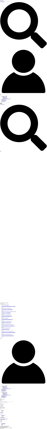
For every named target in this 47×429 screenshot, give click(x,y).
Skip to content (1, 0)
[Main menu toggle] (1, 103)
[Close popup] (1, 400)
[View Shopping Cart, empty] (23, 151)
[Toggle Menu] (6, 96)
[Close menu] (1, 338)
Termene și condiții (3, 423)
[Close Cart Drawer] (1, 398)
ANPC (2, 424)
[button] (5, 96)
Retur (2, 411)
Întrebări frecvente (3, 415)
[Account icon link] (23, 94)
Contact (2, 416)
